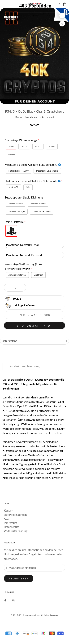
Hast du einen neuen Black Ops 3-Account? (31, 181)
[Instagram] (13, 600)
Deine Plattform (14, 222)
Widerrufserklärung (15, 531)
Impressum (10, 522)
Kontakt (8, 510)
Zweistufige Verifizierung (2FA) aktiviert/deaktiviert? (23, 266)
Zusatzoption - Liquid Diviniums (24, 197)
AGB (6, 518)
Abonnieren (19, 578)
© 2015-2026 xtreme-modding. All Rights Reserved (34, 615)
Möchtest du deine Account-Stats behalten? (31, 164)
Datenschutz (11, 526)
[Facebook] (5, 600)
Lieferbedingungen (15, 514)
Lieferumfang (9, 340)
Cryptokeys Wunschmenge (21, 140)
